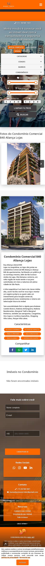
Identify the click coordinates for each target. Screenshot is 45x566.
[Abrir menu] (40, 4)
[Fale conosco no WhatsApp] (14, 467)
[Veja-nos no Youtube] (25, 467)
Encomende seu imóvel (22, 514)
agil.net (31, 537)
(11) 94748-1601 (24, 23)
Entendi (22, 562)
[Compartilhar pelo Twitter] (25, 349)
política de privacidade (9, 557)
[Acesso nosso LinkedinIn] (31, 467)
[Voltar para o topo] (5, 544)
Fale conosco (22, 517)
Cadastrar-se (22, 452)
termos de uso (25, 557)
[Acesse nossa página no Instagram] (19, 467)
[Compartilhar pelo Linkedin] (32, 349)
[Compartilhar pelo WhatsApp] (19, 349)
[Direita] (41, 164)
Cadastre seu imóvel (22, 511)
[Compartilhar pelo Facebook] (12, 349)
